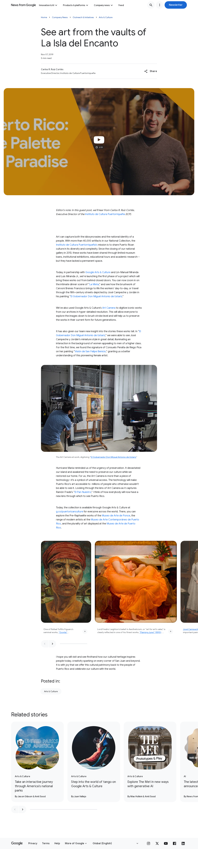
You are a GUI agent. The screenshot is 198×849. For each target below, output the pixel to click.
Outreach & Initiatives (83, 17)
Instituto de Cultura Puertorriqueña (105, 214)
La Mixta (94, 284)
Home (44, 17)
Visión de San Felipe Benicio (90, 351)
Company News (60, 17)
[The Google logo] (17, 843)
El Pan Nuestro (83, 492)
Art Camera (108, 307)
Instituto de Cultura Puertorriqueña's (76, 244)
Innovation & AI (46, 5)
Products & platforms (74, 5)
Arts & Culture (105, 17)
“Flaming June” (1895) (150, 632)
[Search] (151, 5)
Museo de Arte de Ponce (116, 515)
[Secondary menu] (159, 5)
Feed (121, 5)
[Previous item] (44, 643)
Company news (102, 5)
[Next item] (52, 643)
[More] (85, 631)
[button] (176, 5)
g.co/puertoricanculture (69, 511)
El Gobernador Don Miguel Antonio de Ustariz (96, 296)
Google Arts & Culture (97, 272)
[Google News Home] (23, 5)
